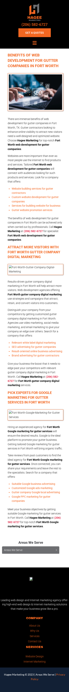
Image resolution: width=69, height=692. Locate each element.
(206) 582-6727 (34, 24)
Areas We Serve (45, 674)
